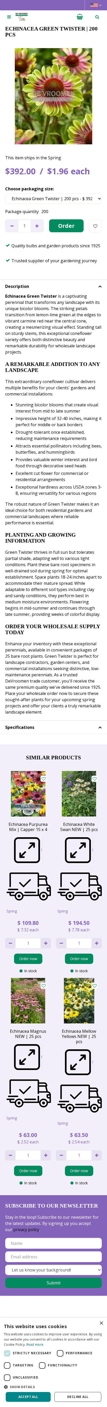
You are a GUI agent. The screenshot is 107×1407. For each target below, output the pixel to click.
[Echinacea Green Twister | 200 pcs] (53, 96)
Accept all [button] (28, 1397)
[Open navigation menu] (9, 17)
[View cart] (80, 17)
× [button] (101, 1323)
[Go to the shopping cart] (80, 16)
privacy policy (26, 1229)
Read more (35, 1344)
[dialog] (53, 1362)
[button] (53, 1387)
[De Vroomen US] (21, 16)
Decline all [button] (77, 1397)
